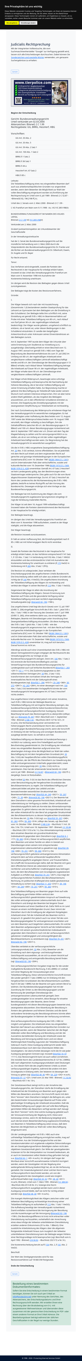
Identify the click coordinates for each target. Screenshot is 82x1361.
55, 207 (63, 794)
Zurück (15, 72)
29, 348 (56, 682)
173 (59, 563)
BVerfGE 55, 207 (55, 818)
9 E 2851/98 (35, 220)
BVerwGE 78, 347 (26, 717)
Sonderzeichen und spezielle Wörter (27, 57)
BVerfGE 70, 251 (42, 875)
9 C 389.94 (63, 1182)
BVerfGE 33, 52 (40, 1179)
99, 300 (27, 821)
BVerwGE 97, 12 (18, 1077)
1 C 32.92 (67, 1077)
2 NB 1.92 (29, 720)
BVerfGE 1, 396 (37, 682)
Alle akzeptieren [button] (11, 23)
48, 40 (55, 1179)
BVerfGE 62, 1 (21, 1158)
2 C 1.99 (22, 220)
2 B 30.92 (34, 1240)
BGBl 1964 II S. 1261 (58, 459)
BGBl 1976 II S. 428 (19, 468)
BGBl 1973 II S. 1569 (59, 465)
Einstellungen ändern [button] (28, 23)
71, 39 (20, 797)
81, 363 (14, 821)
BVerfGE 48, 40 (38, 1074)
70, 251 (24, 851)
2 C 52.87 (39, 772)
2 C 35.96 (66, 827)
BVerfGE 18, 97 (60, 1053)
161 (59, 1244)
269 (29, 566)
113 (49, 585)
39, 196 (63, 883)
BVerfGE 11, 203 (43, 883)
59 (43, 673)
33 (16, 450)
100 (56, 658)
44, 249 (21, 886)
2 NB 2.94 (45, 824)
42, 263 (26, 685)
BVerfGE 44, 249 (43, 794)
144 (24, 579)
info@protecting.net (22, 1296)
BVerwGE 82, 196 (39, 602)
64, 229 (54, 1074)
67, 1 (21, 670)
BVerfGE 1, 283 (63, 667)
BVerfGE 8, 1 (62, 836)
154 (47, 1244)
